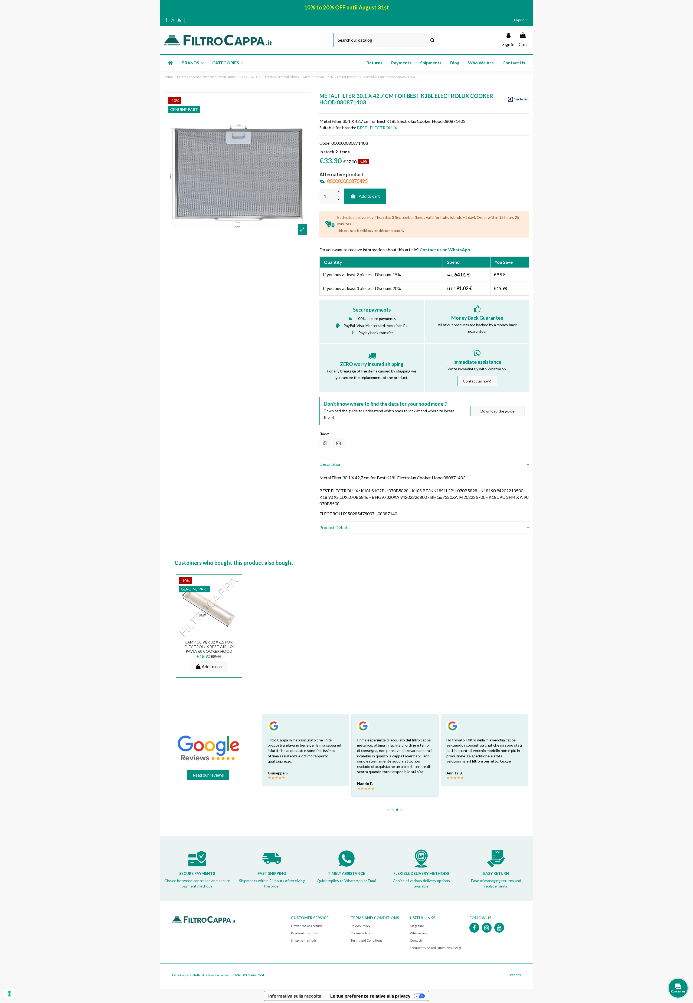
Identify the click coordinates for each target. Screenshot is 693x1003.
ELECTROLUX (383, 127)
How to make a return (306, 926)
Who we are (418, 933)
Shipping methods (304, 940)
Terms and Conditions (367, 940)
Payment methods (304, 933)
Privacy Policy (360, 926)
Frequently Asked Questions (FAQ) (435, 948)
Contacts (416, 940)
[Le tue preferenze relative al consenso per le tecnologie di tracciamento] (9, 993)
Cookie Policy (360, 933)
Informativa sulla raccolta (294, 996)
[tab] (424, 464)
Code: (325, 143)
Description (330, 464)
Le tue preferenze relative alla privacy (370, 996)
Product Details (334, 527)
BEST (362, 127)
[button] (192, 63)
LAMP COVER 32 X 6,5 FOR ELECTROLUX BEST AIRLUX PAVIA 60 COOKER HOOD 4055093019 (209, 649)
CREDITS (515, 975)
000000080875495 (347, 181)
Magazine (417, 926)
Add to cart (369, 196)
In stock (326, 151)
